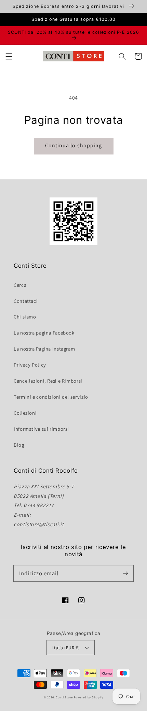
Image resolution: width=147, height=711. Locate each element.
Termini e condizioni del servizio (51, 397)
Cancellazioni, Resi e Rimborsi (48, 380)
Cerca (20, 285)
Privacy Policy (30, 364)
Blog (19, 445)
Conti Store (65, 697)
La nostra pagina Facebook (44, 332)
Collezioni (25, 413)
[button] (9, 56)
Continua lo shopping (73, 145)
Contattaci (26, 301)
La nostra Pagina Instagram (44, 348)
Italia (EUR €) (66, 648)
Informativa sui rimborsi (41, 429)
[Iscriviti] (125, 573)
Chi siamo (25, 316)
